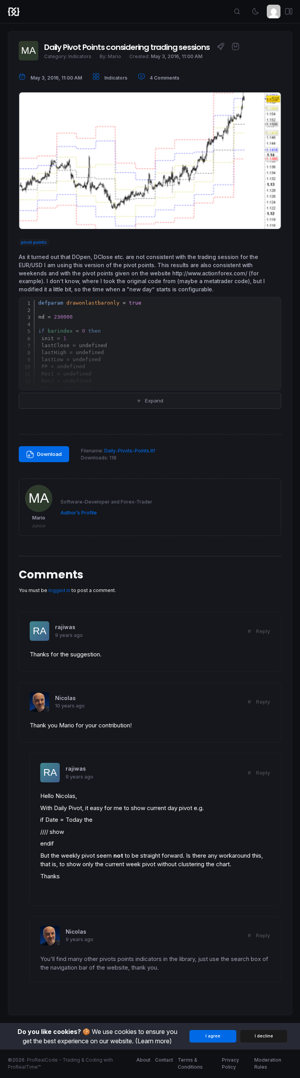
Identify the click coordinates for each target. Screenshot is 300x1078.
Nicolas (65, 698)
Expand (153, 400)
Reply (263, 631)
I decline (264, 1036)
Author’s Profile (79, 513)
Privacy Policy (230, 1063)
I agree (212, 1036)
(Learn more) (153, 1041)
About (143, 1060)
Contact (164, 1060)
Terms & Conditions (190, 1063)
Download (49, 454)
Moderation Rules (267, 1063)
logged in (59, 590)
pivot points (34, 242)
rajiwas (65, 627)
